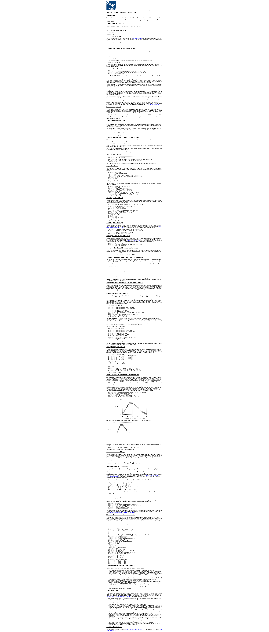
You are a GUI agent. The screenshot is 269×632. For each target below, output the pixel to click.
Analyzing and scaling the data (133, 240)
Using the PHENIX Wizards (153, 104)
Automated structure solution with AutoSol (134, 629)
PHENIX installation (137, 38)
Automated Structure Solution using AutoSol (151, 77)
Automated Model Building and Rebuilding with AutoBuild (121, 512)
